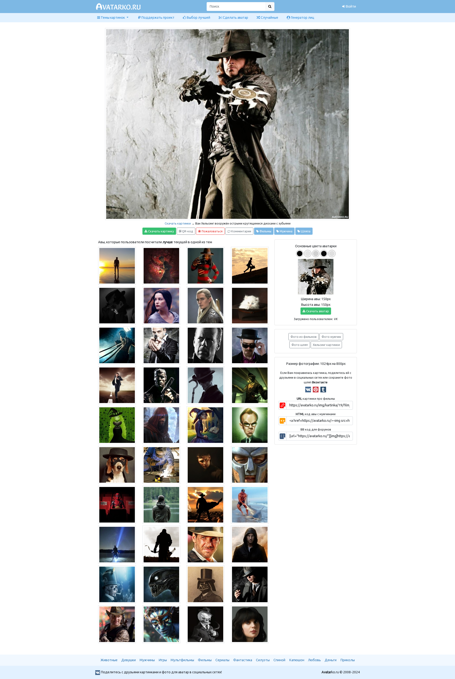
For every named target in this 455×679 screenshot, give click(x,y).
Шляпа (305, 231)
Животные (109, 660)
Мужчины (147, 660)
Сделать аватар (235, 17)
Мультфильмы (182, 660)
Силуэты (263, 660)
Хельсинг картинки (326, 344)
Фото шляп (299, 344)
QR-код (187, 231)
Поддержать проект (157, 17)
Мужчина (285, 231)
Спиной (279, 660)
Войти (350, 6)
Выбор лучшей (198, 17)
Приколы (347, 660)
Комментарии (241, 231)
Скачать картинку (160, 231)
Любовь (314, 660)
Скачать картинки (178, 223)
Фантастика (242, 660)
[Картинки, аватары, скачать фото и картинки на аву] (119, 6)
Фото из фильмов (304, 336)
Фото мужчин (331, 336)
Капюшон (296, 660)
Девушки (128, 660)
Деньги (331, 660)
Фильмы (265, 231)
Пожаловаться (212, 231)
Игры (163, 660)
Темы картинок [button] (113, 17)
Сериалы (222, 660)
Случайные (269, 17)
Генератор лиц (302, 17)
